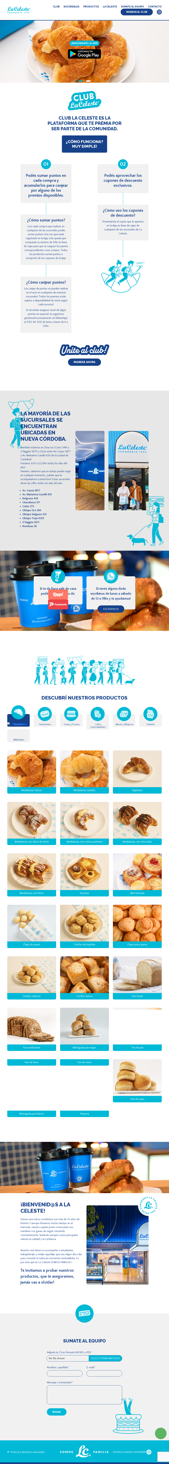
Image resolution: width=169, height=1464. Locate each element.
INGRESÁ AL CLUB (136, 12)
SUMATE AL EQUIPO (132, 6)
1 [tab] (81, 81)
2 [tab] (88, 81)
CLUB (56, 6)
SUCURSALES (71, 6)
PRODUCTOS (91, 6)
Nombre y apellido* (58, 1404)
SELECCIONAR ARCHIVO (105, 1395)
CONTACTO (155, 6)
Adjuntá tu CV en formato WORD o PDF (69, 1389)
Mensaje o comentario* (60, 1419)
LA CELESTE (110, 6)
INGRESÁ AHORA (84, 362)
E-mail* (90, 1404)
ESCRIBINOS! (111, 609)
